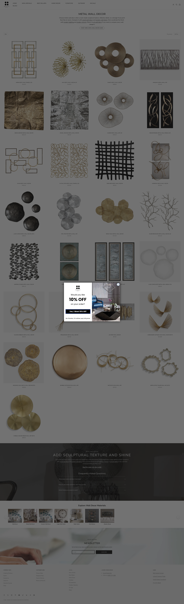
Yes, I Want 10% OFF (78, 311)
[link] (78, 288)
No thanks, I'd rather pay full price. (78, 318)
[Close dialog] (118, 284)
